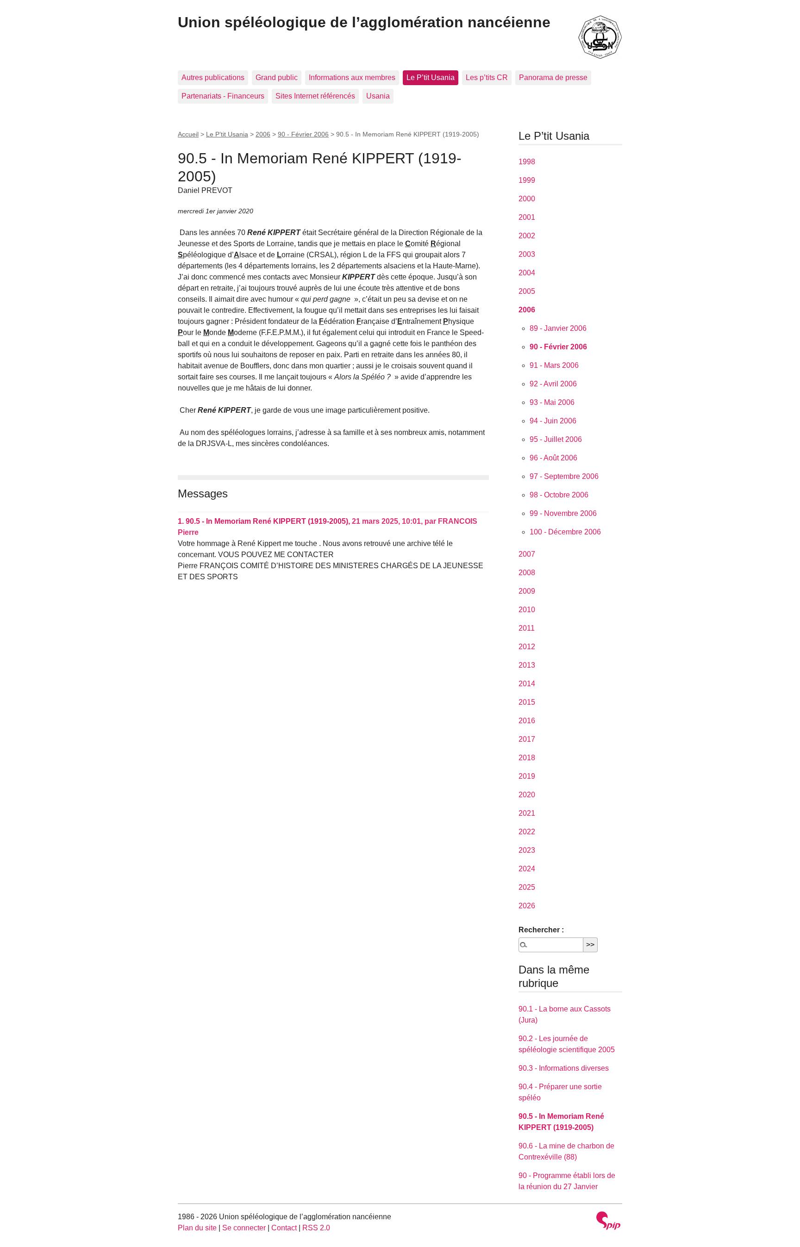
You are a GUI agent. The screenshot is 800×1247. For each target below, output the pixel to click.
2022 (527, 832)
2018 (527, 758)
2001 (527, 217)
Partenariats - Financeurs (222, 96)
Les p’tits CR (487, 77)
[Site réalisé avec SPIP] (608, 1221)
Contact (284, 1228)
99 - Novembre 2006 (563, 513)
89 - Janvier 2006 (558, 328)
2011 (527, 628)
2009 (527, 591)
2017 (527, 739)
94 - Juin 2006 (553, 421)
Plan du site (197, 1228)
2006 (263, 134)
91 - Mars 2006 (554, 365)
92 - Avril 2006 (553, 384)
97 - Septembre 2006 (564, 476)
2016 (527, 721)
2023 (527, 850)
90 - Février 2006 (303, 134)
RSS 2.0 (316, 1228)
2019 (527, 776)
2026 (527, 906)
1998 (527, 162)
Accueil (188, 134)
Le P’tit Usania (430, 77)
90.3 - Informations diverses (564, 1068)
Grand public (277, 77)
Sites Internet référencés (315, 96)
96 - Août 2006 (553, 458)
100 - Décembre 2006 (565, 532)
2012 (527, 647)
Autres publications (212, 77)
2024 (527, 869)
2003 (527, 254)
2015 (527, 702)
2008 (527, 573)
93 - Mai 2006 (552, 402)
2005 (527, 291)
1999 (527, 180)
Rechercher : (541, 930)
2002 (527, 236)
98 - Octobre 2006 (559, 495)
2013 (527, 665)
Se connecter (244, 1228)
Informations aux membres (352, 77)
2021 (527, 813)
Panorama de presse (553, 77)
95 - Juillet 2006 (556, 439)
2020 (527, 795)
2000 (527, 199)
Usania (378, 96)
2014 (527, 684)
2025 (527, 887)
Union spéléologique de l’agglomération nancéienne (364, 22)
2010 (527, 610)
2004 (527, 273)
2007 (527, 554)
